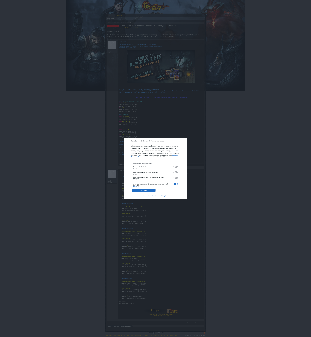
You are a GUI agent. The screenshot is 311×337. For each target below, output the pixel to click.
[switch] (175, 167)
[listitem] (155, 163)
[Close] (183, 141)
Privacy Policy (164, 196)
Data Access (155, 196)
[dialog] (155, 168)
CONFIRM (144, 190)
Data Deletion (146, 196)
